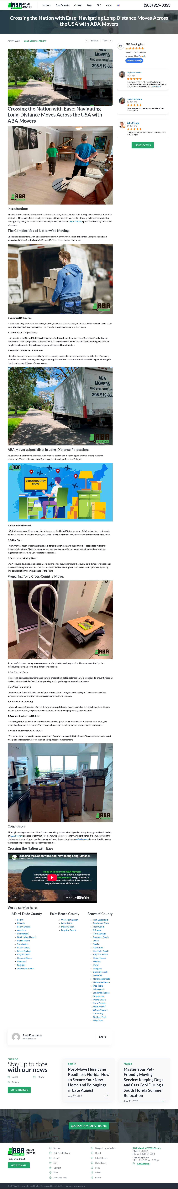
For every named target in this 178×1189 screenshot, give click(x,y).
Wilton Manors (100, 1010)
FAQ (99, 5)
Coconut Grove (24, 958)
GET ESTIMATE (19, 1165)
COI (55, 1163)
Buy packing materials (105, 1148)
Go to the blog (19, 1090)
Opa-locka (98, 985)
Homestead (23, 933)
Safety (15, 1082)
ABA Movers (75, 221)
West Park (98, 1020)
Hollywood (98, 926)
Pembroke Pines (101, 923)
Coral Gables (99, 1003)
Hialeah (21, 923)
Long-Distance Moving (35, 40)
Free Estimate (62, 5)
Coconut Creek (100, 971)
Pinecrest (21, 961)
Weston (97, 961)
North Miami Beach (26, 937)
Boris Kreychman (32, 1035)
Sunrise (96, 944)
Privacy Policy (60, 1177)
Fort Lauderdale (100, 919)
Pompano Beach (101, 937)
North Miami (23, 940)
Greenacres (98, 996)
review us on (133, 60)
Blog (89, 5)
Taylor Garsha (134, 72)
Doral (95, 964)
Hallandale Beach (101, 982)
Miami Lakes (23, 947)
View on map (143, 1163)
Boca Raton (66, 923)
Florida (128, 1063)
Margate (97, 968)
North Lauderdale (101, 978)
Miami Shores (23, 926)
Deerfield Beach (100, 951)
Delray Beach (67, 926)
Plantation (98, 947)
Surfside (21, 964)
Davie (96, 940)
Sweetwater (23, 944)
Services (46, 5)
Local (15, 1076)
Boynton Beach (68, 930)
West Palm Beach (69, 919)
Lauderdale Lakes (101, 992)
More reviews (143, 145)
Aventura (21, 930)
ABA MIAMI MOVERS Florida (147, 1148)
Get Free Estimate (62, 1153)
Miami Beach (99, 999)
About (109, 5)
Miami (20, 919)
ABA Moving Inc (134, 44)
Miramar (97, 930)
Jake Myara (133, 123)
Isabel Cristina (134, 98)
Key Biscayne (23, 954)
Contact (78, 5)
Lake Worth (98, 989)
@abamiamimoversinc (89, 1125)
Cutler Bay (98, 1013)
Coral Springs (99, 933)
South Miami (99, 1006)
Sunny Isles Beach (25, 968)
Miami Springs (24, 951)
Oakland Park (99, 1017)
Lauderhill (97, 975)
